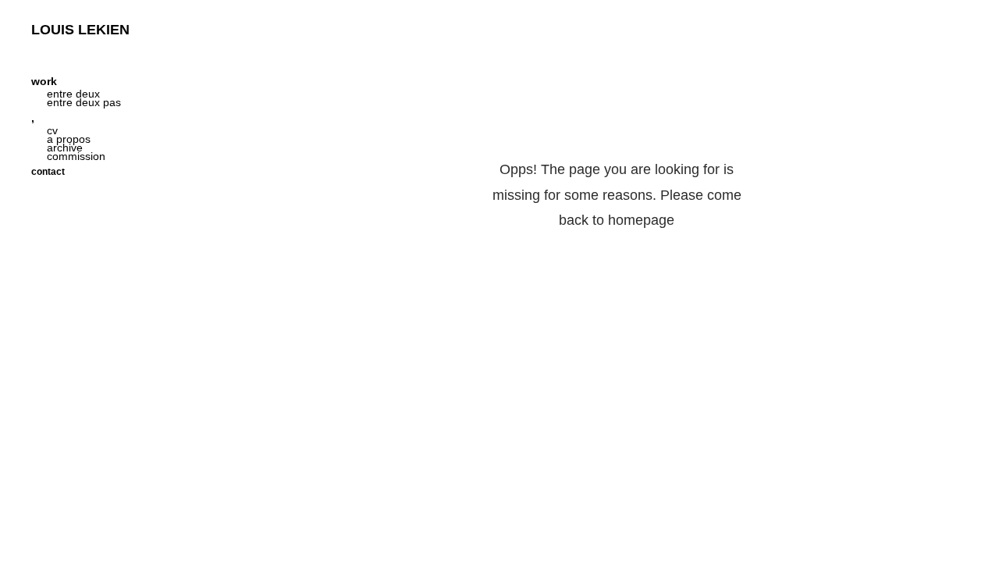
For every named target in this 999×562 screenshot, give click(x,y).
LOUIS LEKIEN (80, 29)
